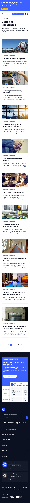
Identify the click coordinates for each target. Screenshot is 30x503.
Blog (6, 429)
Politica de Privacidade (9, 422)
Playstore (12, 469)
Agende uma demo (18, 14)
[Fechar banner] (28, 1)
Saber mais (5, 8)
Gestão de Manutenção (9, 55)
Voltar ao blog (8, 18)
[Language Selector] (25, 14)
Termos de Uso (20, 421)
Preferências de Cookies (14, 489)
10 (19, 345)
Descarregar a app (15, 465)
